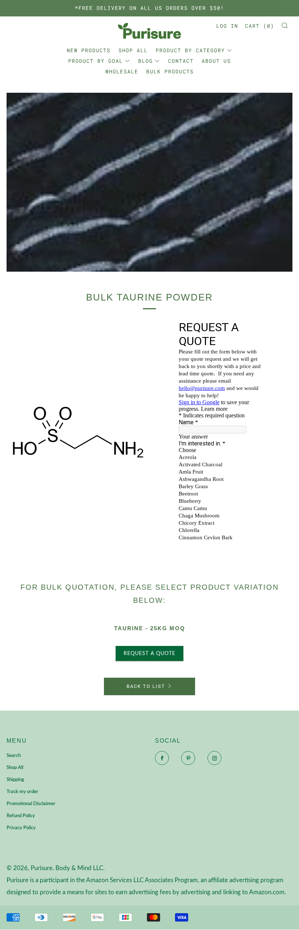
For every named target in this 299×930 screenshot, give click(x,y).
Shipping (15, 779)
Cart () (259, 25)
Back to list (146, 686)
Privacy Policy (21, 828)
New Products (88, 50)
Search (14, 755)
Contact (181, 60)
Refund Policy (21, 816)
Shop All (133, 50)
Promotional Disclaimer (31, 803)
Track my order (22, 791)
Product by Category (190, 50)
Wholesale (121, 71)
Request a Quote (149, 653)
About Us (216, 60)
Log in (227, 25)
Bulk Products (170, 71)
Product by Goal (95, 60)
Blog (145, 60)
